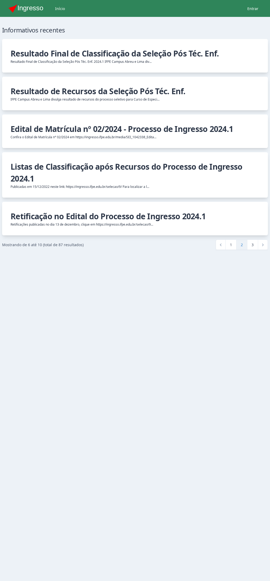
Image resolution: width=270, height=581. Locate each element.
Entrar (252, 8)
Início (60, 8)
